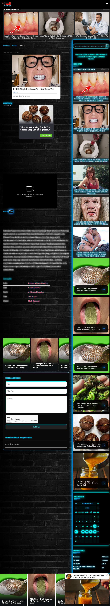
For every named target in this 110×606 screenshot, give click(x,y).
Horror (14, 45)
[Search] (107, 46)
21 (91, 532)
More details (46, 135)
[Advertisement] (36, 154)
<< (76, 503)
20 (87, 532)
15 (95, 526)
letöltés (6, 211)
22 (95, 532)
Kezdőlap (6, 45)
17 (76, 532)
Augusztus (87, 503)
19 (83, 532)
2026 (87, 508)
